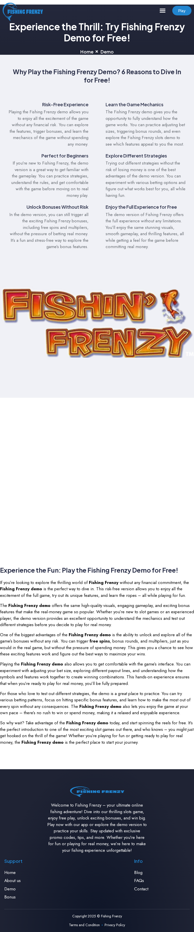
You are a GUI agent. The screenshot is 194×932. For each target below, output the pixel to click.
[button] (162, 10)
